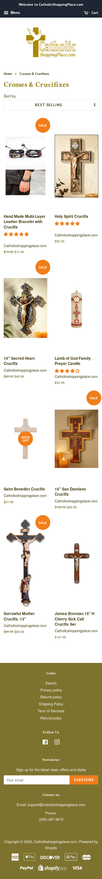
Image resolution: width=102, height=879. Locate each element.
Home (8, 74)
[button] (17, 234)
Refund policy (51, 696)
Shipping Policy (51, 703)
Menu (15, 12)
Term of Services (51, 710)
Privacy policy (51, 689)
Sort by (10, 95)
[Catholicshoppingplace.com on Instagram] (57, 742)
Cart (94, 12)
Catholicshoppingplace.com (55, 841)
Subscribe (84, 780)
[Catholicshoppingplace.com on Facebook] (45, 742)
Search (51, 682)
